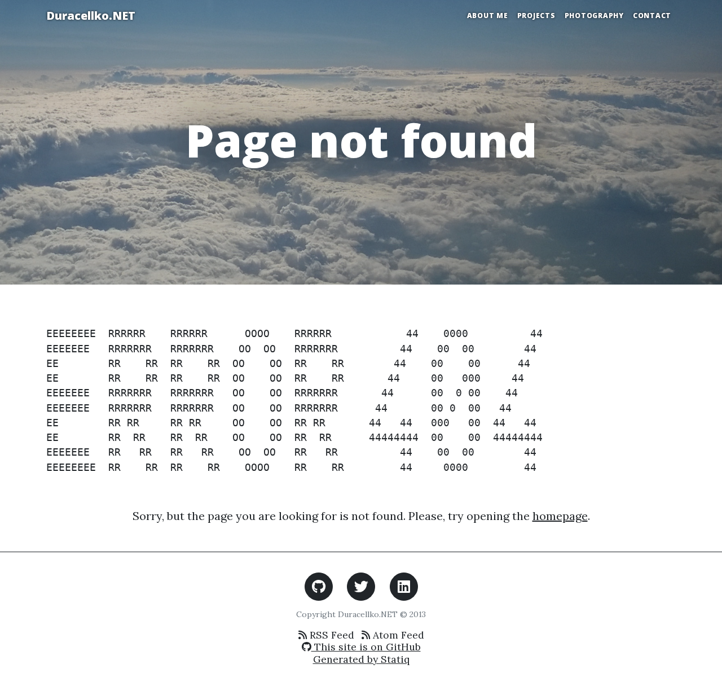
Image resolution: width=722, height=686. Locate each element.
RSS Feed (330, 634)
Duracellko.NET (90, 15)
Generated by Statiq (361, 659)
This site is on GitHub (366, 646)
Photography (594, 15)
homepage (560, 516)
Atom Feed (397, 634)
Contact (652, 15)
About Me (487, 15)
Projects (536, 15)
